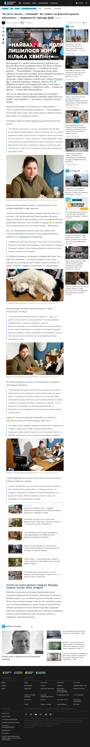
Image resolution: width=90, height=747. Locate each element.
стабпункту (23, 237)
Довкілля (27, 688)
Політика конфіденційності (8, 726)
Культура (76, 682)
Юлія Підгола (29, 23)
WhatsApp (53, 585)
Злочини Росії (62, 699)
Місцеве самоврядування (47, 695)
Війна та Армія (46, 704)
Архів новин (6, 716)
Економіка (28, 685)
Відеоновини (47, 8)
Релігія (43, 699)
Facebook (10, 587)
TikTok (29, 587)
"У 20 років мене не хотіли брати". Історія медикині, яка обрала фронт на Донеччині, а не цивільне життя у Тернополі (42, 574)
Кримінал (60, 682)
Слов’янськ (54, 3)
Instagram (38, 587)
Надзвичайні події (80, 685)
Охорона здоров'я (47, 688)
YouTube (21, 587)
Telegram (42, 585)
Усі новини (26, 3)
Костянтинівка (43, 3)
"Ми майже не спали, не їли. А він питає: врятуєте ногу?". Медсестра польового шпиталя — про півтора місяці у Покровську (42, 521)
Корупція (44, 682)
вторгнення (37, 121)
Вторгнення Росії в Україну (29, 8)
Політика (27, 699)
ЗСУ (12, 8)
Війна (34, 3)
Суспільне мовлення (9, 719)
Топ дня (76, 704)
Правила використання (10, 722)
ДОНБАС (17, 8)
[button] (3, 27)
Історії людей (57, 8)
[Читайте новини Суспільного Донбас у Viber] (41, 714)
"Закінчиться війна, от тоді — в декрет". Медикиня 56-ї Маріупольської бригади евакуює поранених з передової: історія (42, 510)
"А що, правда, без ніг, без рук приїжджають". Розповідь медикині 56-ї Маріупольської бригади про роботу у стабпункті (41, 534)
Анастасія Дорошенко (12, 23)
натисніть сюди (49, 725)
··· (70, 3)
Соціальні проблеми (77, 700)
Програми (5, 733)
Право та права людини (29, 695)
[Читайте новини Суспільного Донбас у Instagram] (31, 714)
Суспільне (56, 724)
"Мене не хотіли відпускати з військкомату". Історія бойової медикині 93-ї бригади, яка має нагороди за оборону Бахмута (42, 548)
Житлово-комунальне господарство (62, 690)
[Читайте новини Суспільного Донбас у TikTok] (50, 714)
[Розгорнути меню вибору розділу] (20, 3)
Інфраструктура (79, 688)
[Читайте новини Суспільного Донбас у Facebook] (26, 714)
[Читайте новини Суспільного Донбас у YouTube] (36, 714)
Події (26, 682)
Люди (4, 685)
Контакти (5, 713)
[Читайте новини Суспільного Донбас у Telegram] (45, 714)
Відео (4, 688)
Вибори (59, 685)
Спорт (26, 704)
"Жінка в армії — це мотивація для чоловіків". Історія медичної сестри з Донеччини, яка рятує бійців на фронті (42, 561)
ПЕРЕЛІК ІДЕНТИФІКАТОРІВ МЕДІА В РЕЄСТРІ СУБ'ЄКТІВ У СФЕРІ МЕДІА (11, 738)
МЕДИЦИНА (5, 8)
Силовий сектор (63, 695)
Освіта (43, 685)
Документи (6, 730)
